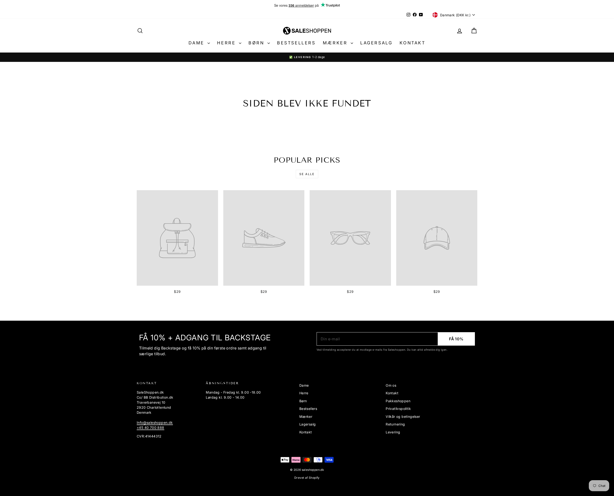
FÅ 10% (456, 339)
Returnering (395, 424)
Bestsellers (296, 42)
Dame (197, 42)
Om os (391, 385)
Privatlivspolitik (398, 409)
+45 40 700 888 (150, 427)
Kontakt (412, 42)
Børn (257, 42)
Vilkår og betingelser (403, 416)
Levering (393, 432)
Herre (227, 42)
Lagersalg (376, 42)
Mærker (336, 42)
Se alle (307, 174)
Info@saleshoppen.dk (155, 422)
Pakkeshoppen (398, 401)
